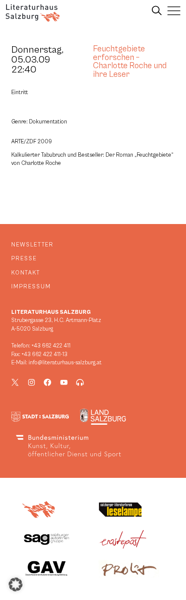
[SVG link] (33, 13)
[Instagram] (31, 382)
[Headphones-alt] (80, 382)
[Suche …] (156, 10)
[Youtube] (64, 382)
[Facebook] (47, 382)
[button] (15, 584)
